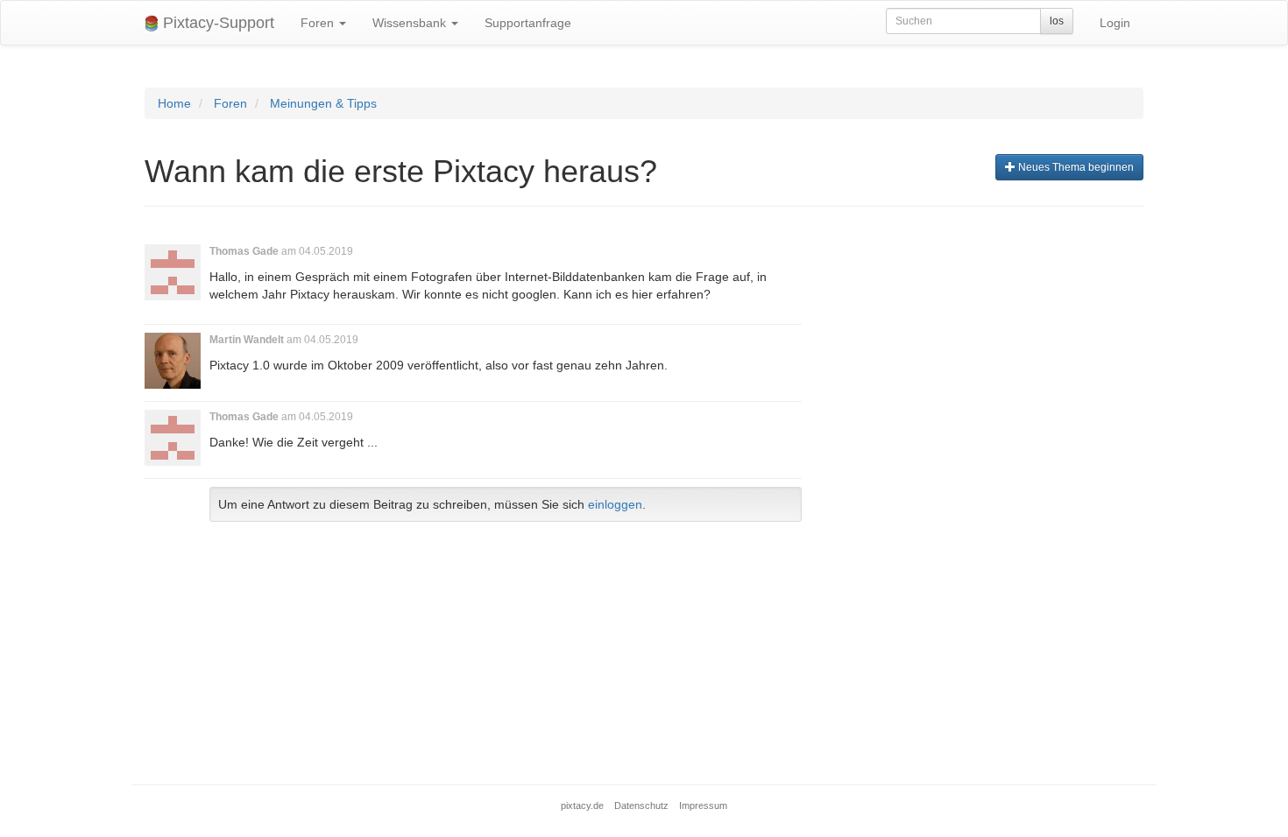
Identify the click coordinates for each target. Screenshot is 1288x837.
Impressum (703, 805)
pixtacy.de (582, 805)
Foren (319, 23)
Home (174, 103)
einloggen (615, 504)
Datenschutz (641, 805)
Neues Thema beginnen (1075, 167)
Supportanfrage (528, 23)
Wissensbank (410, 23)
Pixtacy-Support (216, 23)
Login (1115, 23)
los (1057, 21)
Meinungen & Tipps (323, 103)
